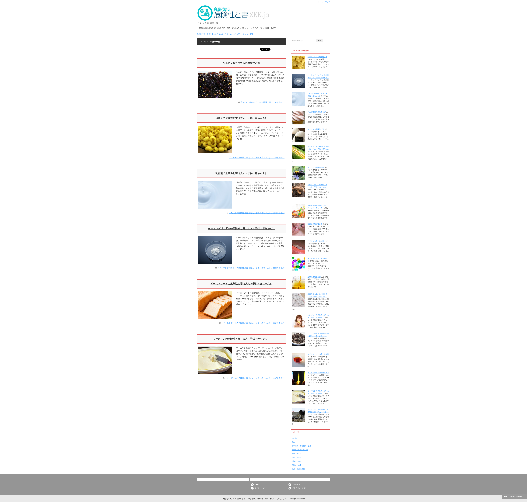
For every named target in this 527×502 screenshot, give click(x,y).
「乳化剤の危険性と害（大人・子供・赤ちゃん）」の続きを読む (256, 213)
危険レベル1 (296, 454)
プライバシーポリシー (300, 488)
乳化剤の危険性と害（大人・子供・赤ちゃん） (241, 173)
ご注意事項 (296, 485)
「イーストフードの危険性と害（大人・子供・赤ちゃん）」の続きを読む (252, 323)
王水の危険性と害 (314, 277)
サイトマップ (259, 488)
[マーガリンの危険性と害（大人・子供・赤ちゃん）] (215, 372)
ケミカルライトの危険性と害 (318, 373)
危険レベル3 (296, 461)
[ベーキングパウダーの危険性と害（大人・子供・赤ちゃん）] (215, 262)
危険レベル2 (296, 457)
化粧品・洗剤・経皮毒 (300, 450)
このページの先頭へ (515, 496)
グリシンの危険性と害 (316, 129)
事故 (293, 442)
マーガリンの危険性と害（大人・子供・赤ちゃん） (241, 338)
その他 (294, 438)
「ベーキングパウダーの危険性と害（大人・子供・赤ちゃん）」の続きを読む (250, 268)
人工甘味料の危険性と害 (317, 112)
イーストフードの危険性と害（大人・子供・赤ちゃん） (241, 283)
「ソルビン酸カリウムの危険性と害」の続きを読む (262, 102)
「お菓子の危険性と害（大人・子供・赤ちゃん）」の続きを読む (256, 157)
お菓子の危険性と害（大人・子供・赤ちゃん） (241, 118)
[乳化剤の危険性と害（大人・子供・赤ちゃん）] (215, 207)
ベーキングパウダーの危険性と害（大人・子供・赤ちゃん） (241, 228)
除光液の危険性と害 (315, 224)
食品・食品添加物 (298, 469)
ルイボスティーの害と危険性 (318, 354)
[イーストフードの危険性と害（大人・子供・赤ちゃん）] (215, 317)
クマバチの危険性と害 (316, 167)
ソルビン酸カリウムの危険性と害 (241, 63)
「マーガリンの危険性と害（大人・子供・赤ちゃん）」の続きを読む (254, 378)
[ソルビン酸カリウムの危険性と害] (215, 97)
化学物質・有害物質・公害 (301, 446)
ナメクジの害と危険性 (316, 241)
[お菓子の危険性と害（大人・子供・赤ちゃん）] (215, 152)
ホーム (256, 485)
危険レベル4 (296, 465)
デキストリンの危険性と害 (317, 57)
